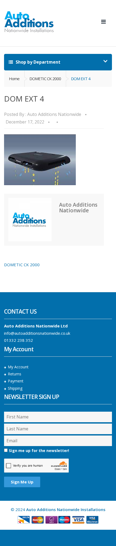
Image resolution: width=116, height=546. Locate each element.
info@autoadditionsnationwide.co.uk (37, 333)
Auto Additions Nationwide (54, 114)
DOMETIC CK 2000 (45, 78)
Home (14, 78)
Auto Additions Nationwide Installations (65, 509)
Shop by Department (37, 62)
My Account (18, 366)
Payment (15, 381)
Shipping (15, 388)
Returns (14, 373)
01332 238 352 (18, 340)
